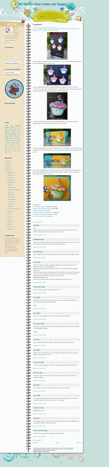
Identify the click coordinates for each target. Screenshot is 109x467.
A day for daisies (13, 140)
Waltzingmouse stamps (14, 145)
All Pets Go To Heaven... (14, 189)
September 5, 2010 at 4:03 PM (39, 292)
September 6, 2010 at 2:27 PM (39, 380)
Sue (34, 225)
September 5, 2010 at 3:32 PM (39, 282)
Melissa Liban (12, 138)
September (10, 180)
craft (11, 126)
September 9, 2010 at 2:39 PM (39, 436)
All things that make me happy (42, 4)
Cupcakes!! (37, 24)
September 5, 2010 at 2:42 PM (39, 257)
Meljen (18, 140)
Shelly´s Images (8, 152)
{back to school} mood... (14, 208)
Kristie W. (36, 372)
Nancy (35, 395)
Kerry (35, 313)
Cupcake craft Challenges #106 (41, 208)
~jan (34, 339)
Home (41, 16)
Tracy (34, 350)
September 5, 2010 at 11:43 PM (39, 319)
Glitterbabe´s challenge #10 (40, 214)
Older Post (79, 442)
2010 (7, 170)
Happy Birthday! (12, 182)
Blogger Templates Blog (43, 451)
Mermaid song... (12, 187)
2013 (7, 163)
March (9, 224)
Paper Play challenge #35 (39, 216)
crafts (16, 142)
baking (18, 138)
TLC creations (48, 174)
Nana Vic (12, 151)
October (10, 178)
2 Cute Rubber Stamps (41, 28)
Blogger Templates (37, 450)
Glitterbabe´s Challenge (67, 28)
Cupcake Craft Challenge (56, 28)
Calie (34, 418)
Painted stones (17, 151)
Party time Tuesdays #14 (39, 210)
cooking (12, 142)
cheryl (35, 262)
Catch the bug (16, 129)
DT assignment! (11, 199)
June (9, 216)
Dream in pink (11, 197)
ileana (17, 27)
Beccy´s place (16, 131)
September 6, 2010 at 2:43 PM (39, 391)
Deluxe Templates (51, 450)
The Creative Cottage (53, 30)
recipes (6, 147)
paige (34, 385)
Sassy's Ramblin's (38, 430)
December (10, 173)
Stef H (35, 297)
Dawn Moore (11, 147)
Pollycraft (13, 144)
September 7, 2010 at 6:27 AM (39, 426)
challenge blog (50, 63)
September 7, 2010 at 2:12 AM (39, 403)
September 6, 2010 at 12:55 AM (39, 335)
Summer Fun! (11, 204)
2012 (7, 165)
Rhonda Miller (37, 287)
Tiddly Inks (7, 149)
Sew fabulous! (11, 194)
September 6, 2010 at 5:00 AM (39, 345)
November (10, 175)
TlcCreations (8, 142)
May (9, 219)
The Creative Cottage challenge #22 (42, 212)
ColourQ (7, 140)
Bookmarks (10, 192)
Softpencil (7, 131)
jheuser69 (36, 251)
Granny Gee (36, 362)
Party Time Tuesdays (43, 30)
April (9, 221)
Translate (16, 75)
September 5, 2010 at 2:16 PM (39, 247)
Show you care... (12, 201)
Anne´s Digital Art (14, 149)
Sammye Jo (36, 407)
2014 (7, 161)
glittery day (10, 185)
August (10, 211)
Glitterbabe (12, 127)
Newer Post (35, 442)
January (10, 229)
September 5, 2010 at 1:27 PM (39, 234)
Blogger (71, 449)
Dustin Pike (17, 147)
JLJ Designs (37, 323)
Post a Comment (37, 440)
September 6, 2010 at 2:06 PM (39, 368)
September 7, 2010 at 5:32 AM (39, 413)
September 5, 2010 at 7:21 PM (39, 308)
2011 (7, 168)
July (9, 214)
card (48, 28)
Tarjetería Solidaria (13, 135)
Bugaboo (7, 133)
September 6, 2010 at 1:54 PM (39, 357)
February (10, 226)
